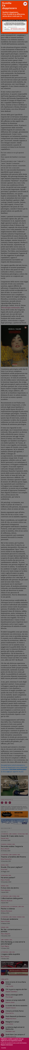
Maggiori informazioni (7, 1045)
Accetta (3, 1048)
